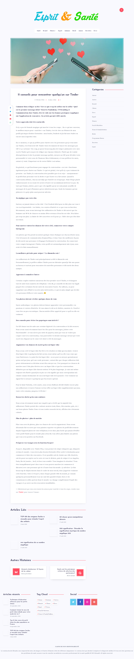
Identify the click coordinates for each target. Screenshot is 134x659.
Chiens (94, 108)
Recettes (88, 31)
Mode (74, 31)
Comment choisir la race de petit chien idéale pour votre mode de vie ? (20, 612)
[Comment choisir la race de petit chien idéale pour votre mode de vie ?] (6, 612)
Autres (94, 100)
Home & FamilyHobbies (99, 130)
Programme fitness (98, 138)
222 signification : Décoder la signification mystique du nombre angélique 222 (73, 531)
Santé (39, 31)
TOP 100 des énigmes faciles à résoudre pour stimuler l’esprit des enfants (32, 519)
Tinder (21, 492)
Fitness (52, 31)
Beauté (45, 31)
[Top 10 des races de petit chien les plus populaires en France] (6, 622)
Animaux (67, 31)
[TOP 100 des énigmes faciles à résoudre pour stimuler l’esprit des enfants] (6, 633)
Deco (95, 31)
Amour (81, 31)
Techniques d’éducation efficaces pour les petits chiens (18, 601)
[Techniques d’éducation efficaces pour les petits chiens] (6, 602)
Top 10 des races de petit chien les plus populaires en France (19, 622)
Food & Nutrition (97, 125)
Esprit (60, 31)
